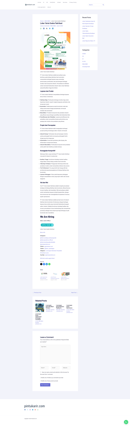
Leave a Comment (44, 26)
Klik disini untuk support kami (47, 258)
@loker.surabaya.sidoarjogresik (48, 238)
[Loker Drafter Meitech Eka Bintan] (65, 273)
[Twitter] (27, 409)
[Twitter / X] (46, 28)
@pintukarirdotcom (45, 244)
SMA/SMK (53, 26)
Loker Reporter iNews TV (88, 41)
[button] (126, 422)
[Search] (103, 4)
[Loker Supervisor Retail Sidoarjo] (44, 273)
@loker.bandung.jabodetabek (47, 242)
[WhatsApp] (41, 28)
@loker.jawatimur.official (46, 240)
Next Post (74, 292)
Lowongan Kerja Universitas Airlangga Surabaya (38, 316)
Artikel (84, 53)
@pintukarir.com (48, 246)
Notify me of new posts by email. (49, 381)
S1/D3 (36, 321)
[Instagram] (30, 409)
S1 (83, 59)
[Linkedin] (52, 28)
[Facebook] (43, 28)
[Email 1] (35, 409)
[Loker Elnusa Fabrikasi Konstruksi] (55, 273)
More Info (42, 232)
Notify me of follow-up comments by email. (52, 377)
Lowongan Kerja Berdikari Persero (50, 306)
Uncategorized (86, 66)
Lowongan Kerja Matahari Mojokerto (60, 306)
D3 (83, 56)
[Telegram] (49, 28)
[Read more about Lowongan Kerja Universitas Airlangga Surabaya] (39, 307)
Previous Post (37, 292)
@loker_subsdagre (49, 248)
